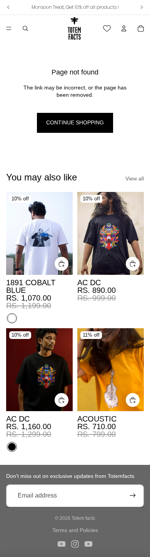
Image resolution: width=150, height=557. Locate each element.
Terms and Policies (75, 530)
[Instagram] (75, 544)
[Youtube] (61, 544)
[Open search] (25, 28)
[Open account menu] (123, 28)
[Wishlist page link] (107, 28)
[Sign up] (132, 495)
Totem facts (83, 518)
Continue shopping (75, 122)
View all (134, 178)
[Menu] (9, 28)
